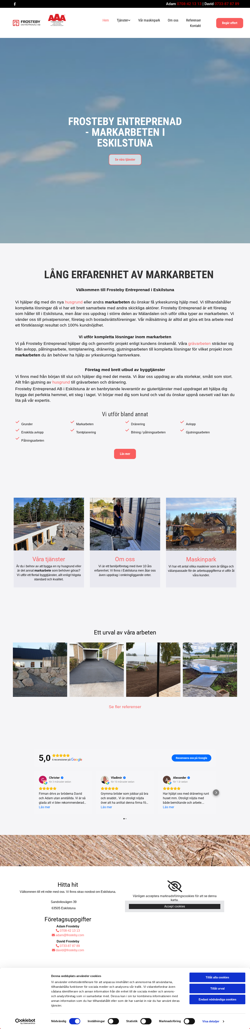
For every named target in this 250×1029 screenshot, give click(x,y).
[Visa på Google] (43, 780)
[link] (120, 20)
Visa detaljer (210, 1021)
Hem (106, 20)
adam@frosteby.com (68, 935)
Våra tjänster (48, 559)
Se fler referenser (125, 706)
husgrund (74, 302)
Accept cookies (174, 906)
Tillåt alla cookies (217, 977)
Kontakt (195, 26)
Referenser (193, 20)
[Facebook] (15, 4)
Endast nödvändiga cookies (217, 999)
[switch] (113, 1021)
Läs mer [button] (44, 807)
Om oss (173, 20)
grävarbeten (199, 343)
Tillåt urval (217, 988)
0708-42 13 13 (189, 4)
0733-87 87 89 (227, 4)
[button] (229, 23)
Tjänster (122, 20)
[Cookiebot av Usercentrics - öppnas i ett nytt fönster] (25, 1021)
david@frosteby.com (68, 950)
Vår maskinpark (149, 20)
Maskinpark (201, 559)
